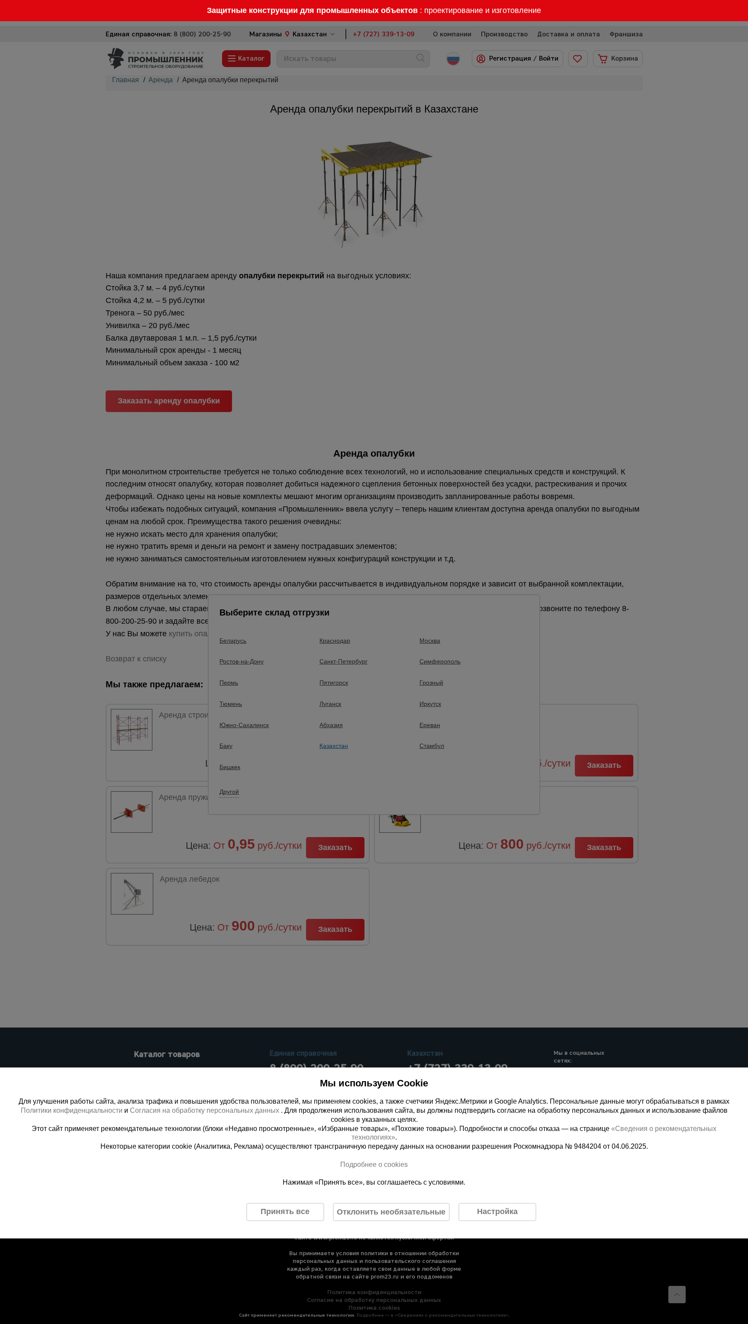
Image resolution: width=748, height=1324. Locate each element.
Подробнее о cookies (374, 1164)
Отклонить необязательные (391, 1212)
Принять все (285, 1212)
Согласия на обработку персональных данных (205, 1110)
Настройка (497, 1212)
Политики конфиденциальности (72, 1110)
